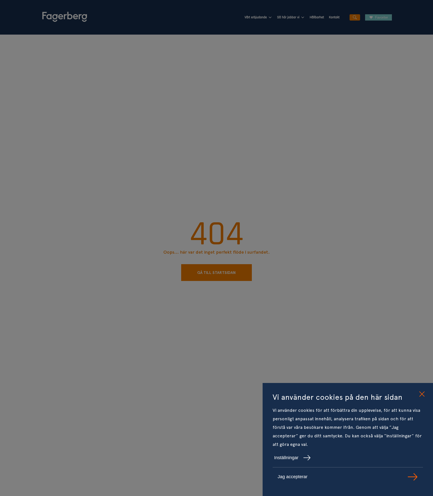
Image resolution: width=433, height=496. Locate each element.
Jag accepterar (292, 476)
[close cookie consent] (421, 394)
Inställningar (286, 457)
